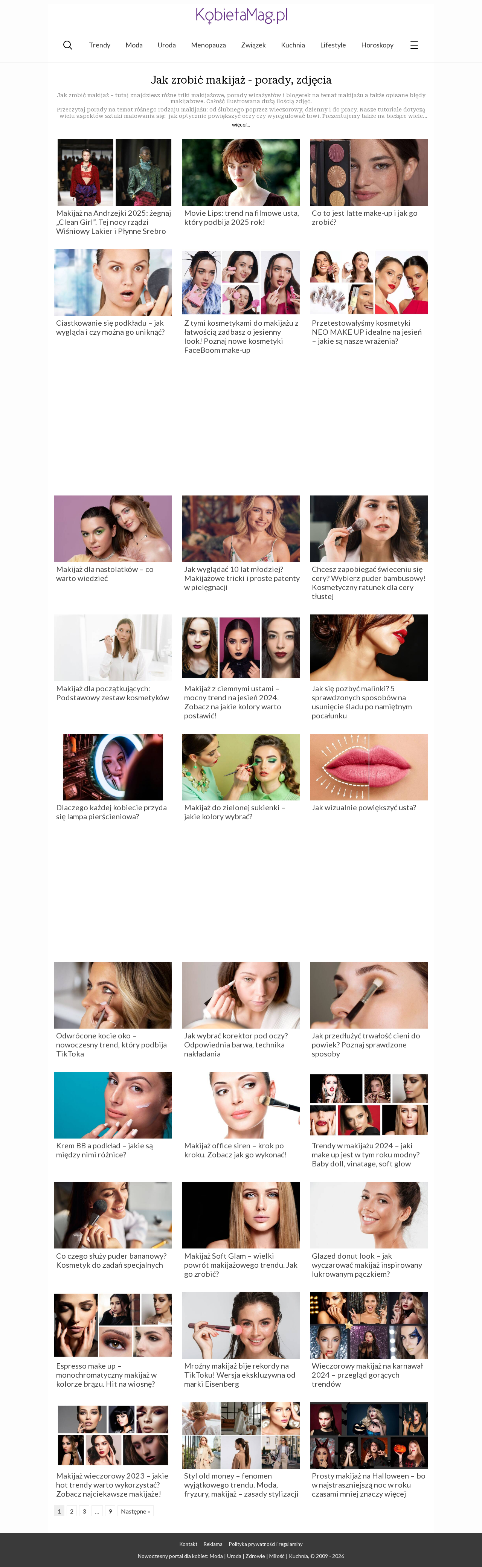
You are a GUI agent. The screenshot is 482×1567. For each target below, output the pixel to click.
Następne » (135, 1511)
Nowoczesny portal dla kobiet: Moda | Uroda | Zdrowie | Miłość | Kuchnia (223, 1556)
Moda (134, 45)
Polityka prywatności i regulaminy (266, 1544)
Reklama (213, 1544)
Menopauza (208, 45)
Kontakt (188, 1544)
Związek (253, 45)
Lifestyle (333, 45)
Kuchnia (293, 45)
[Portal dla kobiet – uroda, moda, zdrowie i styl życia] (241, 16)
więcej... (241, 125)
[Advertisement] (241, 427)
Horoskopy (377, 45)
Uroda (167, 45)
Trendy (99, 45)
